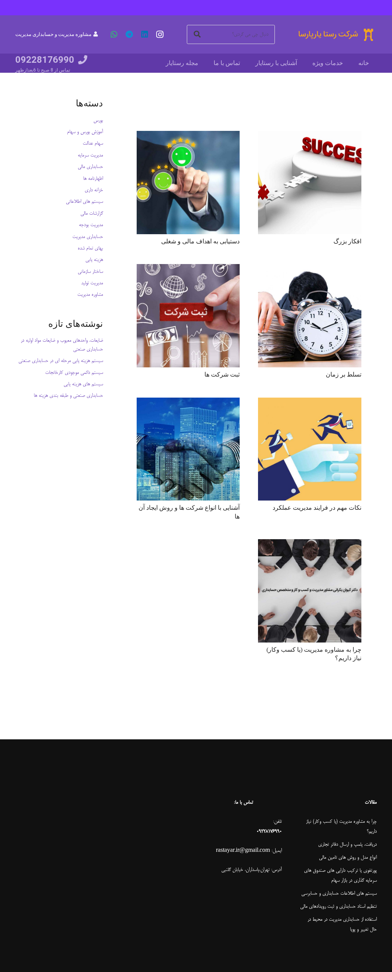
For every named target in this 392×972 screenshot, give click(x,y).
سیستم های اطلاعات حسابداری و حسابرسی (339, 893)
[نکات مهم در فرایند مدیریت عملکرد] (309, 449)
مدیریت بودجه (91, 225)
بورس (98, 120)
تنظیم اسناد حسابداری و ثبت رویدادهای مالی (338, 907)
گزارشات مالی (91, 213)
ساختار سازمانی (90, 272)
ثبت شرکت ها (222, 374)
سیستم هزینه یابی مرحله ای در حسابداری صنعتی (60, 361)
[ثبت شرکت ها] (188, 315)
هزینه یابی (94, 260)
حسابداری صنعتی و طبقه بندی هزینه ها (68, 396)
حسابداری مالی (90, 167)
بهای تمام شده (90, 248)
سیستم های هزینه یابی (83, 384)
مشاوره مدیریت (90, 295)
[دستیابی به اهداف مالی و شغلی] (188, 182)
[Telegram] (129, 34)
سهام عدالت (93, 143)
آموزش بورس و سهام (85, 132)
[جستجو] (197, 34)
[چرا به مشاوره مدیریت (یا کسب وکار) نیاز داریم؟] (309, 591)
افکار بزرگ (347, 241)
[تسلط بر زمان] (309, 315)
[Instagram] (160, 34)
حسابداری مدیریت (87, 237)
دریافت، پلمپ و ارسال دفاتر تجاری (347, 845)
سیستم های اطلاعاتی (84, 202)
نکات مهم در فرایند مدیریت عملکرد (317, 507)
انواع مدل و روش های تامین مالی (348, 858)
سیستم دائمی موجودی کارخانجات (74, 373)
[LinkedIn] (144, 34)
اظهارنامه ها (93, 179)
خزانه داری (94, 190)
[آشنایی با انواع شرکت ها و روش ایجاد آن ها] (188, 449)
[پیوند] (335, 34)
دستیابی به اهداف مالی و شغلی (200, 241)
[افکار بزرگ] (309, 182)
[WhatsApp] (114, 34)
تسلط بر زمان (343, 374)
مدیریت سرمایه (90, 155)
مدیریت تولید (92, 283)
